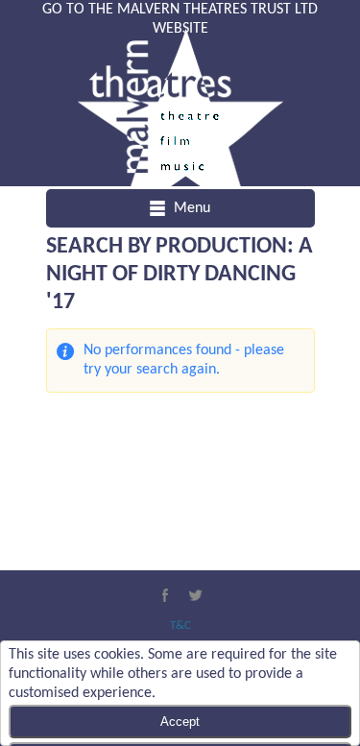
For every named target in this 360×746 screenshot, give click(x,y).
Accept (180, 721)
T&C (180, 625)
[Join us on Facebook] (165, 595)
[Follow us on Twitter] (195, 595)
